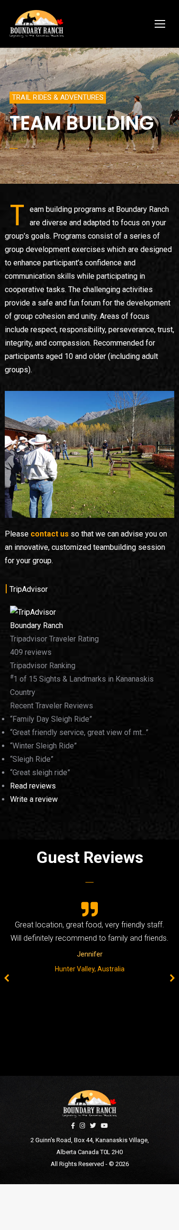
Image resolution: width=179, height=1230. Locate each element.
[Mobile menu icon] (159, 23)
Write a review (34, 799)
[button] (58, 98)
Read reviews (33, 785)
